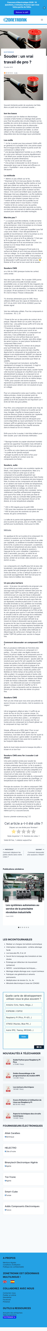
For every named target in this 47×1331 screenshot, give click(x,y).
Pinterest (6, 1302)
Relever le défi (22, 12)
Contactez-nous (9, 1293)
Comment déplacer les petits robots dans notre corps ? (12, 853)
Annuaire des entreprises (12, 1313)
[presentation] (23, 886)
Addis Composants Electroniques (22, 1206)
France (8, 1210)
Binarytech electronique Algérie (21, 1162)
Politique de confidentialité (13, 1267)
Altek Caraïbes (12, 1133)
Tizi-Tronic (10, 1177)
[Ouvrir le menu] (42, 20)
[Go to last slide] (7, 899)
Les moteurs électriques (23, 1087)
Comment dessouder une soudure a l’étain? (35, 852)
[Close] (44, 7)
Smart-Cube (11, 1191)
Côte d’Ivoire (11, 1151)
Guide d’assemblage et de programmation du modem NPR (26, 1074)
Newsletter (7, 1297)
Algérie (8, 1166)
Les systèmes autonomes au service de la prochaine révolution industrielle (22, 909)
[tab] (18, 927)
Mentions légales (9, 1262)
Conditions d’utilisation (11, 1265)
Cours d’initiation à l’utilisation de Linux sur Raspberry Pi (27, 1101)
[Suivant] (40, 899)
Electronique (9, 52)
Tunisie (8, 1195)
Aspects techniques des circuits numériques (27, 1115)
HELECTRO (10, 1148)
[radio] (13, 831)
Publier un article (9, 1295)
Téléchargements (10, 1315)
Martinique (10, 1137)
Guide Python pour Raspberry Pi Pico (26, 1061)
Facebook (7, 1300)
